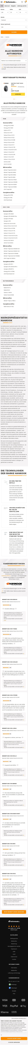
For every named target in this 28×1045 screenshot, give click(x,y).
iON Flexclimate (8, 200)
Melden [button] (5, 617)
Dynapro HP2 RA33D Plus (10, 216)
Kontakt (14, 991)
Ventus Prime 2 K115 (9, 135)
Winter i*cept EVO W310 (10, 170)
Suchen (14, 32)
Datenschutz (14, 956)
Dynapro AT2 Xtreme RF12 (10, 266)
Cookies (14, 959)
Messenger (14, 988)
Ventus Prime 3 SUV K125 (10, 226)
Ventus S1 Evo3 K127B (9, 154)
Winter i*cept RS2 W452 (10, 172)
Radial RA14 (7, 290)
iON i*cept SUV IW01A (9, 258)
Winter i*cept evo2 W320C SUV (12, 251)
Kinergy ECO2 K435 (9, 125)
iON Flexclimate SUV (9, 273)
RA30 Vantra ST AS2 (9, 306)
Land (14, 954)
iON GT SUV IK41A (8, 243)
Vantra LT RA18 (7, 292)
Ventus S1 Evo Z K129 (9, 159)
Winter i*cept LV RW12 (9, 300)
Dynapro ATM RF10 (9, 269)
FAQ (14, 993)
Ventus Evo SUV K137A (9, 223)
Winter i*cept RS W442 (9, 177)
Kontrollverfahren (6, 575)
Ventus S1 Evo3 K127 (9, 152)
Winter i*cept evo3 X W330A (11, 253)
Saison (5, 24)
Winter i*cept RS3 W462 (10, 175)
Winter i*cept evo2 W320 (10, 179)
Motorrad (7, 6)
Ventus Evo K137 (8, 132)
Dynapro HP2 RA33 (9, 214)
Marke (2, 17)
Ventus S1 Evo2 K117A (9, 230)
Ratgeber (13, 6)
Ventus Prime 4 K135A (9, 228)
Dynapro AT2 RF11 (8, 264)
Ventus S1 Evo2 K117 (9, 145)
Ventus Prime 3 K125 (9, 137)
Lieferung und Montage (14, 973)
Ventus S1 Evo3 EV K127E (10, 149)
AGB (14, 951)
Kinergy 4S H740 (8, 197)
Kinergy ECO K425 (8, 128)
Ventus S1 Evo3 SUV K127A (10, 235)
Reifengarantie (14, 938)
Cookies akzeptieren (14, 1038)
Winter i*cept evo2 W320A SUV (12, 248)
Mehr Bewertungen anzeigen (14, 912)
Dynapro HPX (7, 221)
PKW (2, 6)
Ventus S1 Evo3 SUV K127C (10, 238)
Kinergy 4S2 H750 (8, 195)
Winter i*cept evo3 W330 (10, 184)
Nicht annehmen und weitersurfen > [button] (19, 1018)
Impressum (14, 949)
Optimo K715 (7, 130)
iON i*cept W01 (8, 189)
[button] (16, 615)
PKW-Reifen (14, 967)
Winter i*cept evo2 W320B (10, 182)
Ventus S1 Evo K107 (9, 157)
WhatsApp (13, 984)
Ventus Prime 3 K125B (9, 140)
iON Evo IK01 (7, 161)
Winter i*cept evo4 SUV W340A (12, 256)
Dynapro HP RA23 (8, 218)
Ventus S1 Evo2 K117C (9, 233)
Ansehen (18, 94)
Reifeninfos (14, 941)
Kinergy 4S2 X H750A (9, 271)
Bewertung (14, 943)
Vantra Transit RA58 (9, 295)
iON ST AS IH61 (8, 164)
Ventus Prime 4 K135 (9, 142)
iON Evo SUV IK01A (9, 240)
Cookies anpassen (14, 1042)
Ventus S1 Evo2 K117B (9, 147)
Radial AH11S (7, 287)
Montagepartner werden (14, 946)
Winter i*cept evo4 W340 (10, 187)
